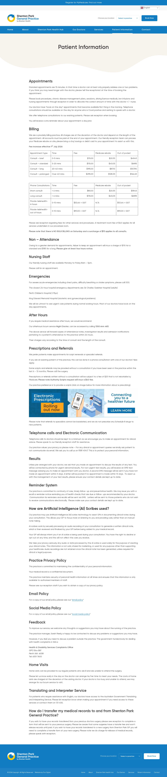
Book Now (149, 18)
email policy (77, 600)
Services (98, 30)
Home (10, 30)
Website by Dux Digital (43, 772)
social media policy (81, 614)
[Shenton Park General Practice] (23, 18)
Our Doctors (79, 30)
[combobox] (128, 18)
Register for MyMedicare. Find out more (83, 3)
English (146, 8)
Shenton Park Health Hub (51, 30)
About (25, 30)
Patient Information (122, 30)
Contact (146, 30)
